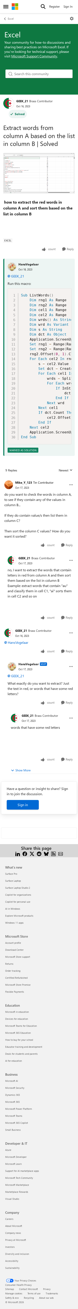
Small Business (13, 1129)
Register (54, 6)
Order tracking (12, 970)
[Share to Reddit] (39, 853)
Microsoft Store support (17, 956)
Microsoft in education (17, 1011)
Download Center (14, 949)
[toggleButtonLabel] (72, 19)
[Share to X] (32, 853)
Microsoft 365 (12, 1101)
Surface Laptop (13, 880)
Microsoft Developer (16, 1156)
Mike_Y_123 (23, 482)
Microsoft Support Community (34, 56)
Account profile (13, 942)
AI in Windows (12, 908)
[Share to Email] (60, 853)
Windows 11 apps (14, 922)
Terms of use (34, 1293)
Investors (10, 1246)
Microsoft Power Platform (18, 1108)
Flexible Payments (14, 991)
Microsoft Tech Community (19, 1177)
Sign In (68, 6)
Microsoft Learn (13, 1163)
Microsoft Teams (13, 1115)
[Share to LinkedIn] (17, 853)
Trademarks (52, 1293)
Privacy (46, 1289)
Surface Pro (11, 873)
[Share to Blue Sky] (46, 853)
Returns (9, 963)
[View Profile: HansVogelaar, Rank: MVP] (12, 666)
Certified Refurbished (16, 977)
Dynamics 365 (12, 1094)
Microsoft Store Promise (18, 984)
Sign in (23, 804)
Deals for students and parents (21, 1053)
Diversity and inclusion (17, 1253)
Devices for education (16, 1018)
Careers (9, 1219)
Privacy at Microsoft (15, 1239)
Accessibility (11, 1260)
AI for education (13, 1060)
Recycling (29, 1297)
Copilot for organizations (18, 894)
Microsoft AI (11, 1080)
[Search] (43, 6)
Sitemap (9, 1289)
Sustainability (12, 1267)
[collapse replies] (39, 479)
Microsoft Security (14, 1087)
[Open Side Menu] (6, 6)
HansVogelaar (28, 264)
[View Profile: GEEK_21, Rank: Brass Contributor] (8, 103)
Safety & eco (12, 1297)
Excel (11, 18)
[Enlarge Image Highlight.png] (39, 174)
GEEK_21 (22, 101)
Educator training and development (23, 1046)
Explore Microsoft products (19, 915)
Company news (13, 1233)
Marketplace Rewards (16, 1191)
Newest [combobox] (66, 470)
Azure (8, 1149)
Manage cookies (13, 1293)
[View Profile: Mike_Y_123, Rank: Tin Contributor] (8, 484)
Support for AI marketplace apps (22, 1170)
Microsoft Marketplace (17, 1184)
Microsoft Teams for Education (21, 1025)
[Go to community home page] (15, 6)
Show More (23, 770)
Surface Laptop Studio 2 (17, 887)
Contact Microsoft (28, 1289)
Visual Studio (12, 1198)
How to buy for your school (19, 1039)
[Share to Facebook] (25, 853)
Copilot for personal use (17, 901)
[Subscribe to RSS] (53, 853)
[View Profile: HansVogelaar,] (12, 266)
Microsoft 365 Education (18, 1032)
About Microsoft (13, 1226)
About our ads (46, 1297)
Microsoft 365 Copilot (16, 1122)
